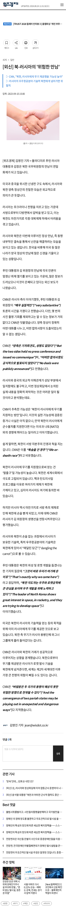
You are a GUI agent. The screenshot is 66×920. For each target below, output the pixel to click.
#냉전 (35, 903)
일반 (12, 59)
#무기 (15, 903)
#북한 (25, 903)
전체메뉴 (62, 5)
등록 (58, 753)
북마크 (7, 41)
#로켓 (5, 903)
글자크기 (35, 41)
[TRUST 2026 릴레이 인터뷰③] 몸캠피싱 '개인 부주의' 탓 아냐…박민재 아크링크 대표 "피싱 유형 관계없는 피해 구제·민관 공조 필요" (33, 23)
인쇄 (26, 41)
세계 (5, 59)
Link (16, 41)
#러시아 (47, 903)
